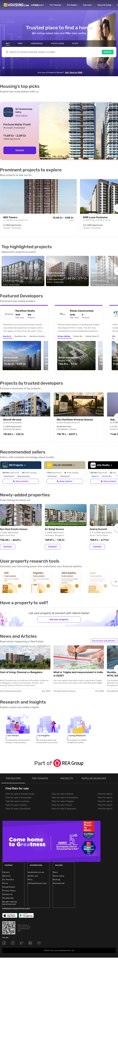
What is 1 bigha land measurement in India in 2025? (78, 674)
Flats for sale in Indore (16, 805)
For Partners (8, 880)
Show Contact (22, 481)
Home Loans (58, 876)
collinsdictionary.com (37, 883)
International (59, 883)
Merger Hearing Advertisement (9, 903)
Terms (5, 883)
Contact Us (7, 894)
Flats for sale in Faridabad (18, 808)
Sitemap (56, 880)
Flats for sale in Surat (62, 805)
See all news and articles (104, 641)
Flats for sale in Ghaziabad (18, 797)
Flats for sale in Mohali (62, 794)
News (55, 872)
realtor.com (33, 876)
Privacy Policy (9, 891)
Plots (75, 43)
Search (107, 52)
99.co (30, 880)
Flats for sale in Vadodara (64, 808)
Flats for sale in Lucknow (18, 801)
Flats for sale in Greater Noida (20, 794)
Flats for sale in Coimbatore (65, 797)
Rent (20, 43)
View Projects (21, 115)
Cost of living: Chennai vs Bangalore (21, 672)
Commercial (37, 43)
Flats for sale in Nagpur (63, 801)
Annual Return (8, 887)
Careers (6, 872)
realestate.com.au (36, 872)
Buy (8, 43)
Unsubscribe (8, 898)
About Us (6, 876)
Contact (20, 150)
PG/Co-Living (57, 43)
